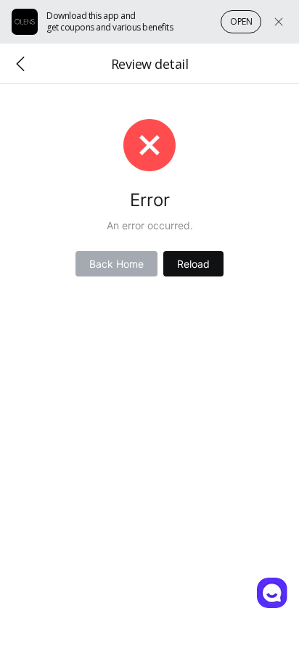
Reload (193, 264)
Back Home (116, 264)
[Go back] (20, 64)
